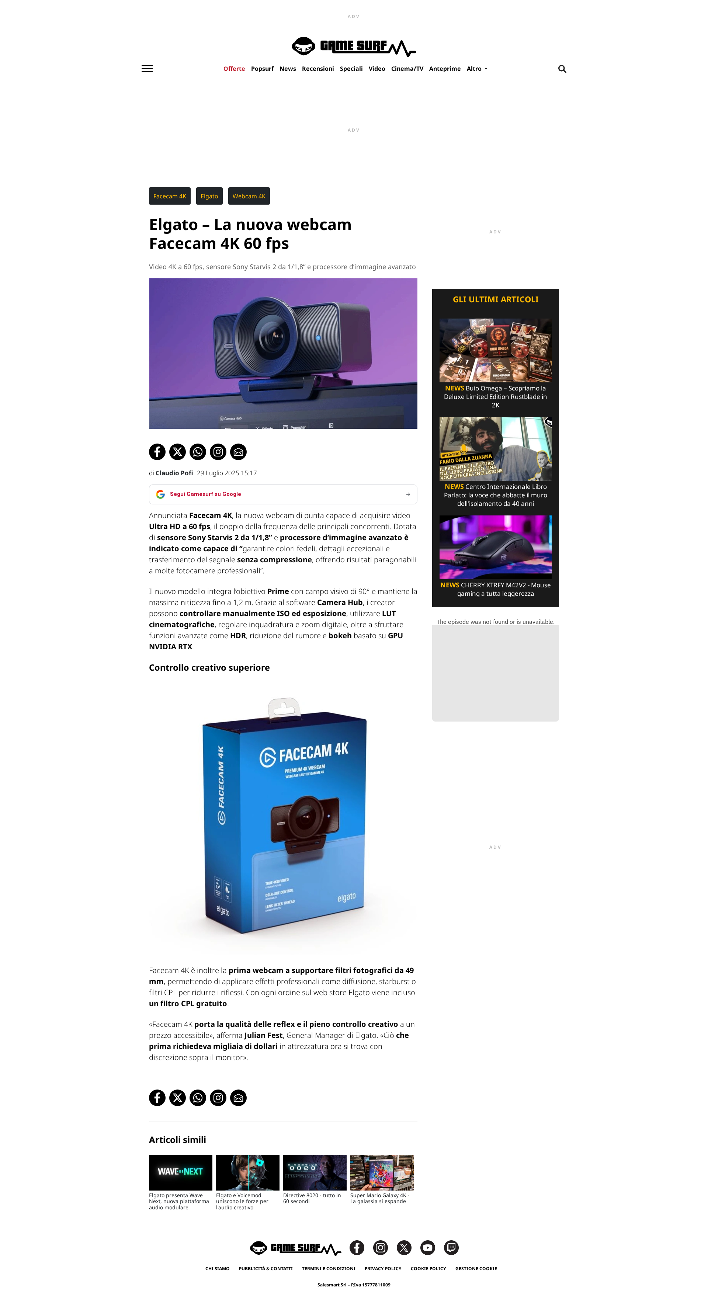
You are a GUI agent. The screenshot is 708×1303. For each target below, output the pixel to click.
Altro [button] (475, 69)
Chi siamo (217, 1268)
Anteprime (445, 69)
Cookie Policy (428, 1268)
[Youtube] (431, 1247)
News (288, 69)
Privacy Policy (383, 1268)
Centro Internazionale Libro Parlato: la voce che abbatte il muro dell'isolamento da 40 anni (495, 495)
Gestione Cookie (476, 1268)
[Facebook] (361, 1247)
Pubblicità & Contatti (266, 1268)
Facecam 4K (169, 196)
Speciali (351, 69)
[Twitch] (451, 1247)
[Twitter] (408, 1247)
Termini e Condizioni (328, 1268)
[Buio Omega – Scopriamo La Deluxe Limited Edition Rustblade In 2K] (496, 349)
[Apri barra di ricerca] (562, 68)
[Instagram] (384, 1247)
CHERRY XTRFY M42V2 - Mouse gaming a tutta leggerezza (495, 589)
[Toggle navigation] (147, 68)
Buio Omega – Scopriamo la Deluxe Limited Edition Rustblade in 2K (495, 396)
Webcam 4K (249, 196)
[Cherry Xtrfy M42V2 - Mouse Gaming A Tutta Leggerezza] (496, 546)
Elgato (209, 196)
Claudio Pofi (174, 473)
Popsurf (262, 69)
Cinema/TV (407, 69)
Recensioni (318, 69)
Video (377, 69)
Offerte (234, 69)
